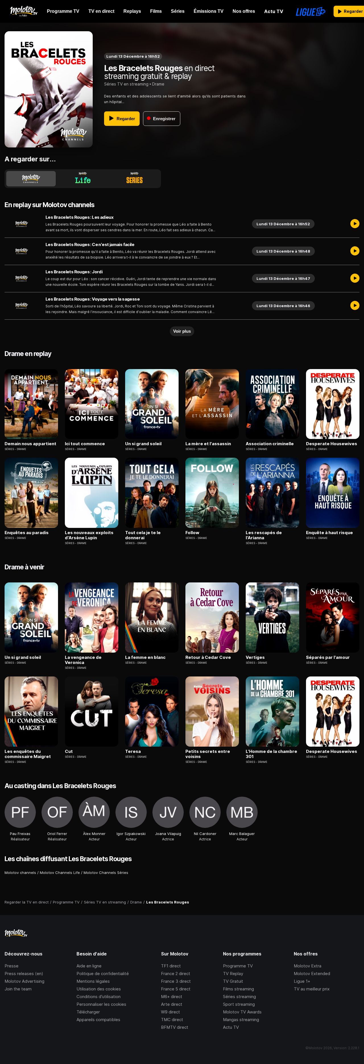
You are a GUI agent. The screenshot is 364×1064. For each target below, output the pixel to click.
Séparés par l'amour (328, 657)
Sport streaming (239, 1004)
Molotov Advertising (24, 981)
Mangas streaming (241, 1019)
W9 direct (170, 1012)
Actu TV (231, 1027)
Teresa (133, 751)
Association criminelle (270, 443)
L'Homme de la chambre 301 (271, 754)
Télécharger (88, 1012)
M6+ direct (171, 996)
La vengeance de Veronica (83, 660)
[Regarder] (354, 223)
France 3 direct (176, 981)
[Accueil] (23, 11)
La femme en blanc (145, 657)
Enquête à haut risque (329, 532)
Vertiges (255, 657)
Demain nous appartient (30, 443)
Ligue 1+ (302, 981)
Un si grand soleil (143, 443)
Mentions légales (93, 981)
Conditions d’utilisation (98, 996)
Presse (11, 966)
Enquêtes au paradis (27, 532)
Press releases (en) (24, 973)
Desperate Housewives (331, 443)
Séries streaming (239, 996)
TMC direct (172, 1019)
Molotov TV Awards (242, 1012)
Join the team (18, 989)
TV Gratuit (233, 981)
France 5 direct (176, 989)
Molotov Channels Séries (106, 872)
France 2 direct (175, 973)
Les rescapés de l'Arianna (264, 535)
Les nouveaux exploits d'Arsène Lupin (89, 535)
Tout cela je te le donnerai (143, 535)
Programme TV (238, 966)
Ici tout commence (85, 443)
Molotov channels (20, 872)
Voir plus (182, 331)
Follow (192, 532)
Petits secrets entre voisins (207, 754)
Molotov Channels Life (60, 872)
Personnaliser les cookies (101, 1004)
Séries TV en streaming (126, 84)
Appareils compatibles (98, 1019)
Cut (69, 751)
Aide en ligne (89, 966)
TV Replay (233, 973)
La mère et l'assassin (208, 443)
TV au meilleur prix (312, 989)
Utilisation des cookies (98, 989)
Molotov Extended (312, 973)
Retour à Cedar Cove (208, 657)
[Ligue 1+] (310, 11)
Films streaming (238, 989)
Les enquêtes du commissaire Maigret (28, 754)
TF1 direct (171, 966)
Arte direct (171, 1004)
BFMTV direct (174, 1027)
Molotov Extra (307, 966)
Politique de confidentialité (102, 973)
